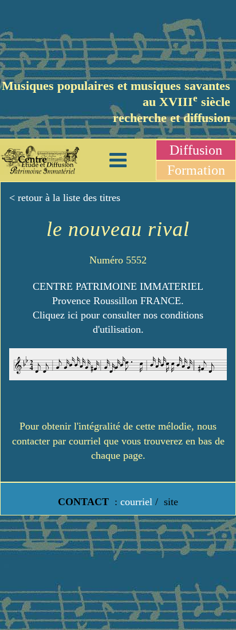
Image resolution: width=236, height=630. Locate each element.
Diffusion (196, 150)
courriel (136, 501)
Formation (196, 170)
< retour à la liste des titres (64, 197)
